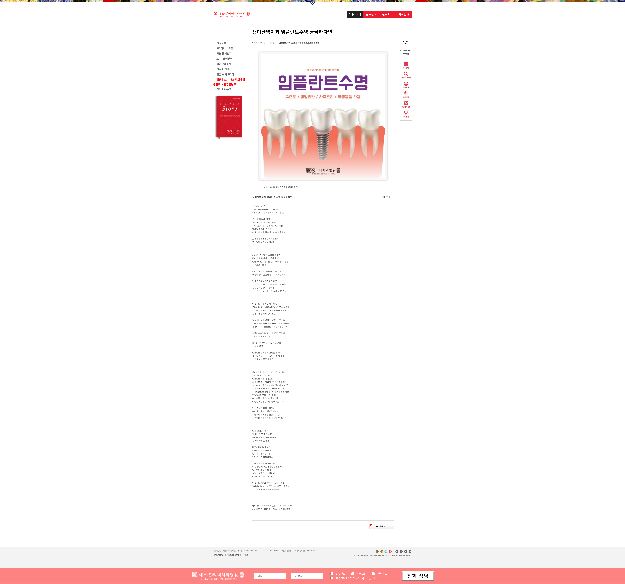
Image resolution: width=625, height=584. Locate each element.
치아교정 (361, 574)
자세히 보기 (368, 578)
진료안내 (371, 14)
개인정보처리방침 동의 (348, 578)
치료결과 (403, 14)
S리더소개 (355, 14)
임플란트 (340, 574)
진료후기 (387, 14)
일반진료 (382, 574)
